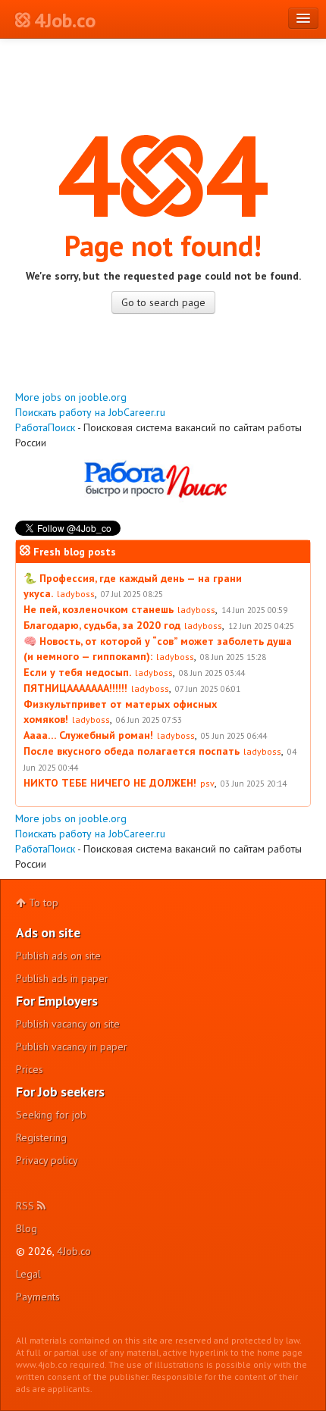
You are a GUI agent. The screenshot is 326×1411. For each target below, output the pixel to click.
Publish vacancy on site (68, 1024)
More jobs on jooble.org (71, 397)
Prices (29, 1069)
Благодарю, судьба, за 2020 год (102, 625)
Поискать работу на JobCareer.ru (90, 412)
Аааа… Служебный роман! (88, 735)
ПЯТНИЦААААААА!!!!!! (75, 688)
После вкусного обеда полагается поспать (132, 751)
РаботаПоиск (45, 427)
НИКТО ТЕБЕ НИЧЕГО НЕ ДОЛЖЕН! (110, 783)
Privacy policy (47, 1160)
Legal (28, 1274)
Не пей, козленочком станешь (99, 609)
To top (42, 902)
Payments (38, 1296)
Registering (41, 1137)
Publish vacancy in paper (71, 1046)
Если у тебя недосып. (77, 672)
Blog (26, 1228)
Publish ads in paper (62, 978)
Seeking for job (51, 1115)
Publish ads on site (58, 955)
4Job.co (74, 1251)
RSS (26, 1205)
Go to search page (163, 302)
